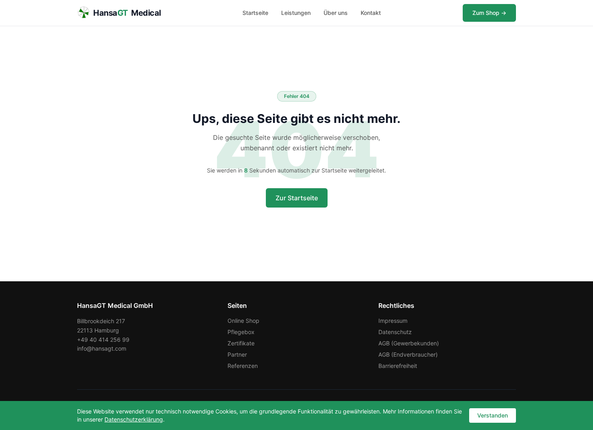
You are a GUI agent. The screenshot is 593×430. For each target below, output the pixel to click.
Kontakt (371, 12)
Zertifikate (241, 343)
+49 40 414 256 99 (103, 339)
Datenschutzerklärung (133, 419)
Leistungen (296, 12)
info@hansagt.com (101, 348)
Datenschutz (395, 331)
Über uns (336, 12)
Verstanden (492, 415)
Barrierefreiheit (397, 365)
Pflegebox (241, 331)
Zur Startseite (297, 198)
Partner (237, 354)
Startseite (255, 12)
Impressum (392, 320)
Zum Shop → (489, 12)
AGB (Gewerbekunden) (408, 343)
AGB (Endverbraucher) (408, 354)
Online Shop (243, 320)
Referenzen (243, 365)
